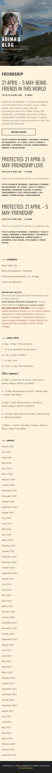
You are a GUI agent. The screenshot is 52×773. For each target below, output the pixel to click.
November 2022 (9, 694)
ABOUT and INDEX (25, 383)
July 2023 (6, 650)
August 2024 (8, 579)
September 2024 (9, 573)
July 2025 (6, 518)
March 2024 (7, 606)
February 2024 (8, 611)
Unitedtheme (27, 768)
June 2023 (7, 656)
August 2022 (8, 711)
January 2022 (8, 749)
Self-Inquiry (32, 240)
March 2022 (7, 738)
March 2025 (7, 540)
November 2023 (9, 628)
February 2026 (8, 479)
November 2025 (9, 496)
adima (29, 95)
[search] (49, 33)
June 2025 (6, 523)
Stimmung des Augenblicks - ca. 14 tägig (25, 140)
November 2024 (9, 562)
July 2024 (6, 584)
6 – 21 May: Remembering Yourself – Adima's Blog (25, 391)
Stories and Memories (11, 282)
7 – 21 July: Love (9, 360)
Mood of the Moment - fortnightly (24, 139)
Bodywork (15, 234)
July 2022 (6, 716)
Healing (27, 145)
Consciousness (28, 234)
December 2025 (9, 490)
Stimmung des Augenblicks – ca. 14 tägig (20, 276)
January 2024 (8, 617)
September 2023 (9, 639)
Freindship (17, 145)
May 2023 (6, 661)
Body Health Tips (9, 265)
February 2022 (8, 744)
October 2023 (8, 634)
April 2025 (6, 534)
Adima (40, 142)
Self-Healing (19, 240)
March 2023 (7, 672)
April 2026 (6, 468)
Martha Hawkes (39, 145)
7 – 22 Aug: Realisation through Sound (19, 349)
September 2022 (9, 705)
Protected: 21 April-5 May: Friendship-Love (23, 162)
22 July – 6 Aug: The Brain (14, 355)
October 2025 (8, 501)
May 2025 (6, 529)
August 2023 (8, 645)
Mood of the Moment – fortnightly (17, 271)
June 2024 (7, 590)
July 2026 (6, 452)
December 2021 (9, 755)
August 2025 (7, 512)
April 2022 (6, 733)
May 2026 (6, 463)
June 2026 (7, 457)
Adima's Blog (11, 41)
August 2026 (8, 446)
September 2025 (9, 507)
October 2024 (8, 567)
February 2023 (8, 678)
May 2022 (6, 727)
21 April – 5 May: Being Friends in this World (24, 85)
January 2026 (8, 485)
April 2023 (6, 667)
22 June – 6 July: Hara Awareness (17, 366)
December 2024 (9, 556)
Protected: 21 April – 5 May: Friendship (25, 209)
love (20, 192)
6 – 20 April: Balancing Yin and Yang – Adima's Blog (25, 414)
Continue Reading (18, 132)
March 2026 (7, 474)
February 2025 (8, 545)
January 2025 (8, 551)
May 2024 (6, 595)
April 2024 (6, 601)
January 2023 (8, 683)
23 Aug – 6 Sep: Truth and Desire (17, 344)
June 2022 (7, 722)
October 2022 (8, 700)
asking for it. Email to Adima (31, 305)
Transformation (33, 195)
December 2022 (9, 689)
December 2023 (9, 622)
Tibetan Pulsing (18, 147)
